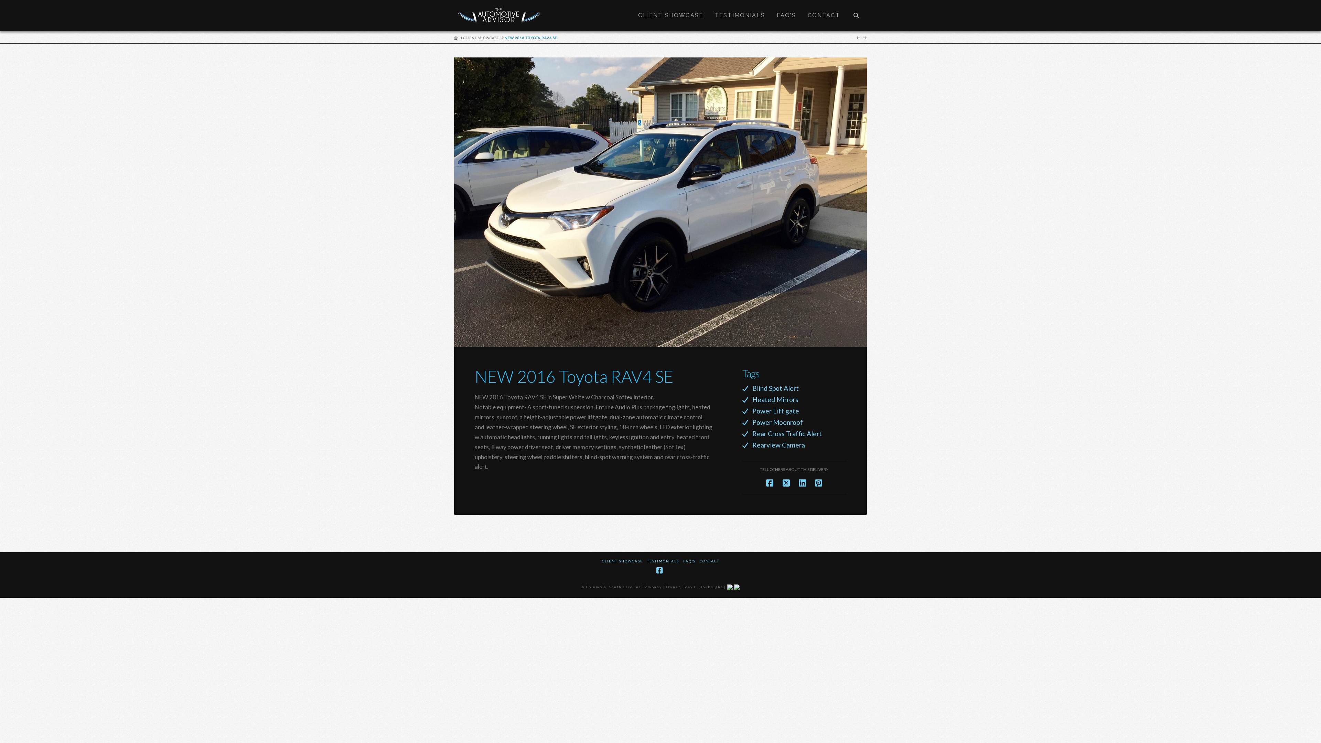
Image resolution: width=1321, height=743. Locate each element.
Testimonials (663, 561)
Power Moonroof (777, 422)
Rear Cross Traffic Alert (787, 434)
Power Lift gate (775, 411)
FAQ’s (689, 561)
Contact (709, 561)
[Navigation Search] (856, 15)
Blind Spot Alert (775, 388)
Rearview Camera (778, 445)
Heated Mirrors (775, 399)
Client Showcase (622, 561)
